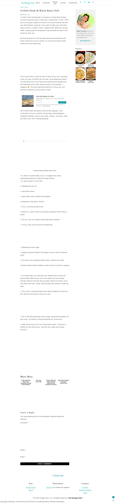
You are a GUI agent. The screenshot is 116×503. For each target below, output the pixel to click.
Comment (24, 423)
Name (23, 450)
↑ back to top (58, 475)
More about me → (85, 40)
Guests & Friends (85, 490)
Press (85, 493)
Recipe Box (55, 2)
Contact (63, 3)
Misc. (26, 7)
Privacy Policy (31, 487)
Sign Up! (50, 487)
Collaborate (73, 3)
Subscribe (46, 3)
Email (22, 457)
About (38, 3)
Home (22, 7)
